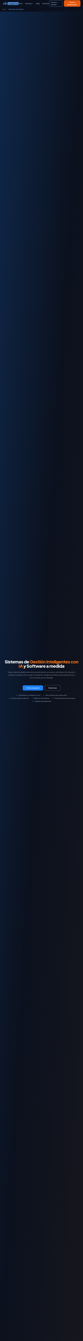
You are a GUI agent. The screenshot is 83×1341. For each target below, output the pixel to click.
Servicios (28, 4)
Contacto (45, 4)
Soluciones (52, 688)
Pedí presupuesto (33, 688)
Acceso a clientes (54, 3)
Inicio (21, 4)
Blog (38, 4)
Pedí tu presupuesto (72, 3)
